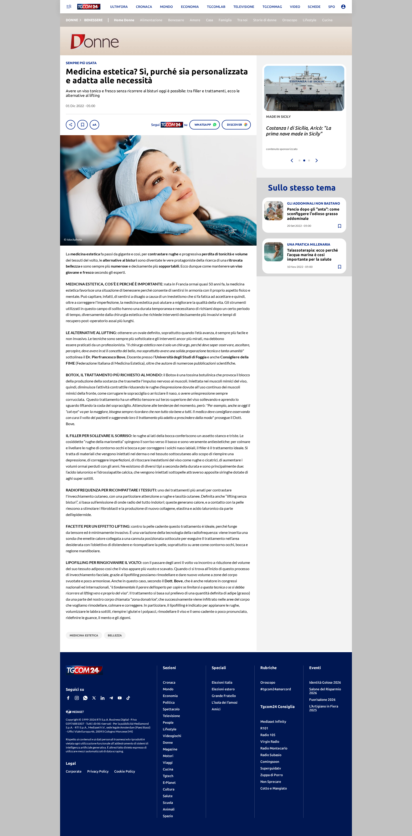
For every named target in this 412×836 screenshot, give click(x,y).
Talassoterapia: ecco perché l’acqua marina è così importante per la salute (312, 254)
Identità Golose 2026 (325, 682)
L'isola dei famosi (224, 702)
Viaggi (168, 762)
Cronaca (169, 682)
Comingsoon (269, 762)
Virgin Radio (269, 741)
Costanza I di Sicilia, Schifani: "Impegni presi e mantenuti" (297, 130)
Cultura (168, 789)
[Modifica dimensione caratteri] (94, 124)
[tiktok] (128, 698)
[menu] (68, 7)
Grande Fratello (224, 696)
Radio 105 (267, 735)
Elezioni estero (223, 689)
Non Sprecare (270, 782)
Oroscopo (267, 682)
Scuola (168, 803)
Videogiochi (172, 736)
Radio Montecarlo (273, 748)
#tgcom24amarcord (275, 689)
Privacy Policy (97, 771)
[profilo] (343, 7)
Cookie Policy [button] (124, 771)
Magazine (170, 749)
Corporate (74, 771)
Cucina (168, 769)
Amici (216, 709)
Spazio (168, 816)
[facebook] (68, 698)
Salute (168, 796)
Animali (169, 809)
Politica (169, 702)
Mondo (168, 689)
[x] (94, 698)
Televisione (171, 716)
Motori (168, 756)
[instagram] (76, 698)
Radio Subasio (270, 755)
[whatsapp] (85, 698)
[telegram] (111, 698)
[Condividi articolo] (70, 124)
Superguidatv (270, 768)
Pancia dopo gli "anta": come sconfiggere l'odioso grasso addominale (313, 213)
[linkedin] (102, 698)
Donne (168, 742)
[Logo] (88, 7)
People (168, 722)
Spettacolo (171, 709)
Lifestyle (169, 729)
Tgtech (168, 776)
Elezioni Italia (222, 682)
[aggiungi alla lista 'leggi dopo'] (82, 124)
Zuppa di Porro (271, 775)
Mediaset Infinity (273, 721)
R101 (264, 728)
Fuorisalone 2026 (322, 700)
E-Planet (169, 782)
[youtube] (119, 698)
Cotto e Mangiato (273, 788)
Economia (170, 696)
